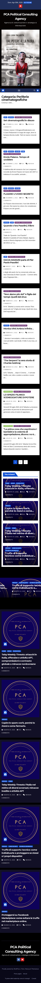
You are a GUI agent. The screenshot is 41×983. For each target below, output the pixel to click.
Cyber (7, 483)
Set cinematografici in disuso (18, 120)
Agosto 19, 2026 (13, 536)
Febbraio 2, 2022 (11, 301)
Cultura (17, 151)
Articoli (11, 117)
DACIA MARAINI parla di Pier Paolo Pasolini (18, 261)
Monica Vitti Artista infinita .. (18, 328)
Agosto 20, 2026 (13, 514)
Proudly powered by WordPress (11, 969)
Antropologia (8, 391)
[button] (34, 90)
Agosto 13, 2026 (13, 559)
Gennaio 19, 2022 (11, 367)
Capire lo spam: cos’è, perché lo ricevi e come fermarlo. (18, 511)
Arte (5, 117)
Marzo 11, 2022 (10, 229)
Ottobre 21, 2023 (11, 124)
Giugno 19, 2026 (9, 925)
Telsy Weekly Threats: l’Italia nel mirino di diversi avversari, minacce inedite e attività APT (20, 787)
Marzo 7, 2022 (10, 266)
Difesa (13, 483)
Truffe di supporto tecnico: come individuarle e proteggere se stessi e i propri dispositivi (20, 853)
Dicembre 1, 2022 (11, 163)
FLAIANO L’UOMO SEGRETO (18, 194)
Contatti (34, 978)
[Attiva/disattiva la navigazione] (19, 90)
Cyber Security (16, 548)
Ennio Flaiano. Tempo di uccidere (16, 158)
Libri (23, 151)
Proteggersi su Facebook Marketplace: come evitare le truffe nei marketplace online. (20, 918)
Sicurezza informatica (12, 550)
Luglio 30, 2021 (11, 401)
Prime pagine (17, 974)
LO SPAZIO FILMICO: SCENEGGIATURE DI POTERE (18, 396)
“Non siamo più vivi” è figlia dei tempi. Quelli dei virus (19, 295)
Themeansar (35, 969)
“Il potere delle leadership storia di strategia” (17, 978)
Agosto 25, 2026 (13, 492)
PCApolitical (20, 483)
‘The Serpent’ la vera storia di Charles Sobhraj (18, 361)
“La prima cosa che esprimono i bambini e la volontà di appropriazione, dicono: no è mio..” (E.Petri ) (20, 433)
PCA (22, 124)
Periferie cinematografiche (23, 117)
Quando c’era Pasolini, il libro (18, 225)
